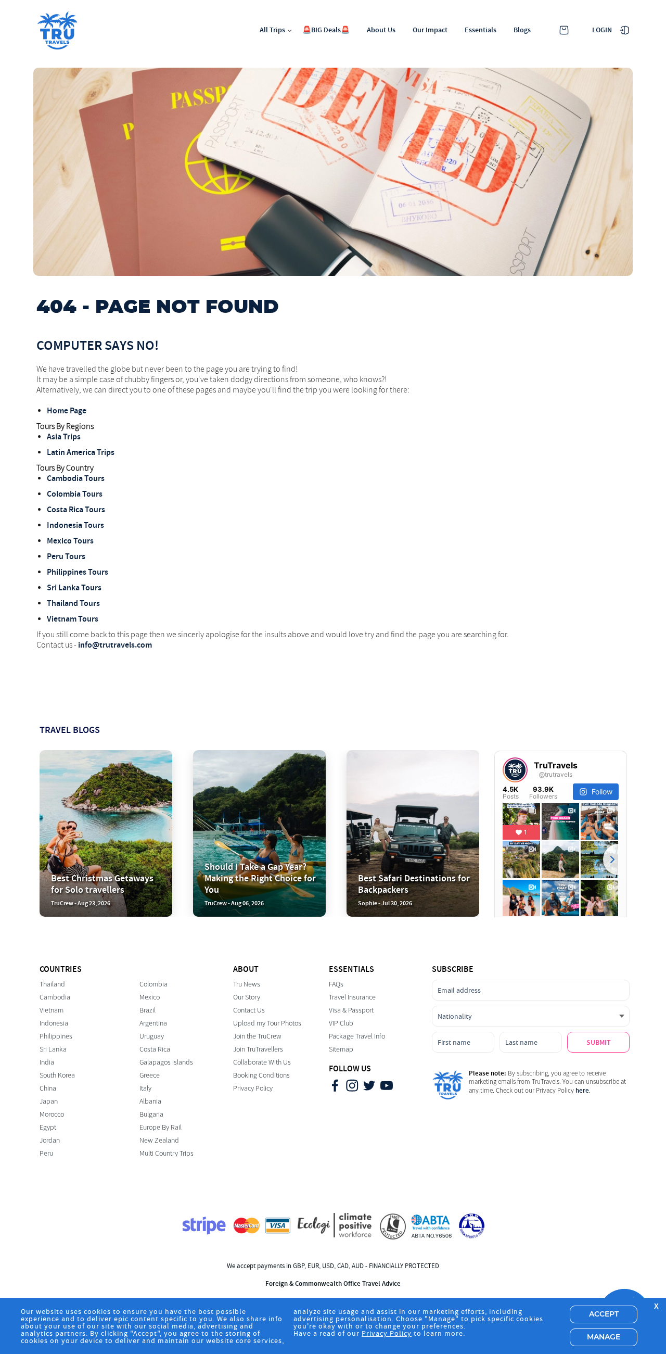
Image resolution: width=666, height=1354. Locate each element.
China (48, 1088)
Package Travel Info (357, 1036)
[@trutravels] (515, 770)
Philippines (56, 1036)
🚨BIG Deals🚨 (326, 30)
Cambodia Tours (76, 478)
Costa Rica (154, 1049)
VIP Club (341, 1023)
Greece (149, 1075)
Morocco (52, 1114)
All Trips (272, 30)
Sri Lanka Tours (74, 587)
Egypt (48, 1127)
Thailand (52, 984)
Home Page (66, 410)
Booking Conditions (261, 1075)
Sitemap (341, 1049)
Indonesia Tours (75, 525)
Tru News (246, 984)
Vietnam (51, 1010)
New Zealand (159, 1140)
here (582, 1090)
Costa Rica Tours (76, 509)
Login (602, 30)
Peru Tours (66, 556)
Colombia (153, 984)
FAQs (336, 984)
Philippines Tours (77, 571)
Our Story (246, 997)
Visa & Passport (351, 1010)
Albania (150, 1101)
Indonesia (54, 1023)
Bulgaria (151, 1114)
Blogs (522, 30)
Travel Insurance (352, 997)
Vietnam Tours (72, 618)
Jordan (50, 1140)
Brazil (147, 1010)
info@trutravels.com (115, 644)
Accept (604, 1314)
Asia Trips (64, 436)
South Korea (57, 1075)
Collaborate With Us (262, 1062)
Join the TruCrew (257, 1036)
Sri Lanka (53, 1049)
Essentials (480, 30)
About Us (381, 30)
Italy (145, 1088)
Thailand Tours (73, 603)
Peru (46, 1153)
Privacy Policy (253, 1088)
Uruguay (151, 1036)
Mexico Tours (70, 540)
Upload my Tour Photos (267, 1023)
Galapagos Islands (166, 1062)
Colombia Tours (75, 493)
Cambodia (55, 997)
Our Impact (430, 30)
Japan (49, 1101)
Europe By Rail (160, 1127)
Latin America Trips (80, 452)
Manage (603, 1337)
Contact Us (249, 1010)
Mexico (149, 997)
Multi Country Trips (166, 1153)
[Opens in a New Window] (335, 1086)
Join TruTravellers (258, 1049)
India (47, 1062)
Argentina (153, 1023)
